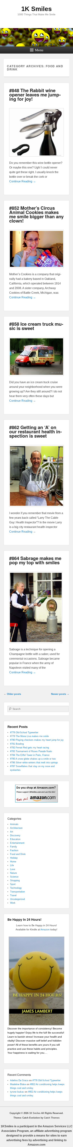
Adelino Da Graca (19, 1080)
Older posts (12, 694)
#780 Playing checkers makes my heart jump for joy (37, 740)
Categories (14, 818)
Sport (13, 884)
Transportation (17, 891)
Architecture (16, 828)
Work (12, 903)
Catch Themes (52, 1117)
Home (13, 861)
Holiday (14, 858)
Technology (16, 888)
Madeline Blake (18, 1084)
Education (15, 839)
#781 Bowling (17, 743)
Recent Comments (19, 1075)
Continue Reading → (22, 181)
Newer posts (60, 694)
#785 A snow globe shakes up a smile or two (33, 758)
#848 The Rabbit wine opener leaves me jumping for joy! (35, 94)
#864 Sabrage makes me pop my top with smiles (35, 560)
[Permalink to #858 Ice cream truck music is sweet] (36, 377)
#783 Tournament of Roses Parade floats (31, 751)
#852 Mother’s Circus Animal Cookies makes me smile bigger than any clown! (36, 214)
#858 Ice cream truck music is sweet (36, 326)
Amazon (45, 929)
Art (11, 831)
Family (13, 846)
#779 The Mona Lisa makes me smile (29, 736)
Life (12, 865)
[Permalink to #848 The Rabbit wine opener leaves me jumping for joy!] (36, 158)
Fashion (14, 850)
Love (12, 869)
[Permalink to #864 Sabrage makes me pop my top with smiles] (35, 644)
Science (14, 876)
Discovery (15, 835)
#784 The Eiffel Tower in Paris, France (29, 755)
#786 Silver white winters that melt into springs (34, 762)
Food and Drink (18, 854)
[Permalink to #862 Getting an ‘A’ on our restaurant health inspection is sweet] (36, 508)
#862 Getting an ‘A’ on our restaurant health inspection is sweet (35, 431)
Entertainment (17, 843)
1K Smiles (36, 8)
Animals (14, 824)
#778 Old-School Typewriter (24, 732)
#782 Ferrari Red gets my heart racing (29, 747)
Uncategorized (17, 899)
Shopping (15, 880)
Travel (13, 895)
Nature (13, 873)
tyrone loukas (17, 1091)
